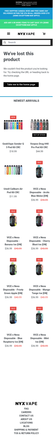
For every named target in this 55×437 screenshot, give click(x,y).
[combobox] (26, 42)
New (13, 117)
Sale (39, 162)
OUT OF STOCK (39, 135)
